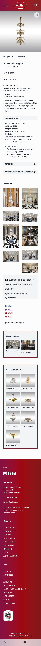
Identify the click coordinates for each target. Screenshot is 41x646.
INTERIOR (7, 549)
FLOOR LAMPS (9, 542)
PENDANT (7, 535)
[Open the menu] (7, 5)
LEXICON (7, 571)
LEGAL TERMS (9, 603)
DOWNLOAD (8, 593)
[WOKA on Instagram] (5, 473)
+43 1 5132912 (11, 497)
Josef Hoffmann (17, 57)
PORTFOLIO (8, 575)
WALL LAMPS (8, 545)
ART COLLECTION (10, 556)
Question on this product (21, 280)
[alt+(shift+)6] (5, 642)
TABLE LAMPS (9, 538)
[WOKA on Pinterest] (14, 473)
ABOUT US (7, 582)
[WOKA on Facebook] (9, 473)
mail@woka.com (11, 502)
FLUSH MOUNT (9, 528)
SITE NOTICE (8, 596)
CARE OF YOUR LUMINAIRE (14, 589)
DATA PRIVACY (9, 585)
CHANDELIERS (9, 531)
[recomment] (6, 284)
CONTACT (7, 600)
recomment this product (20, 284)
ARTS (5, 552)
